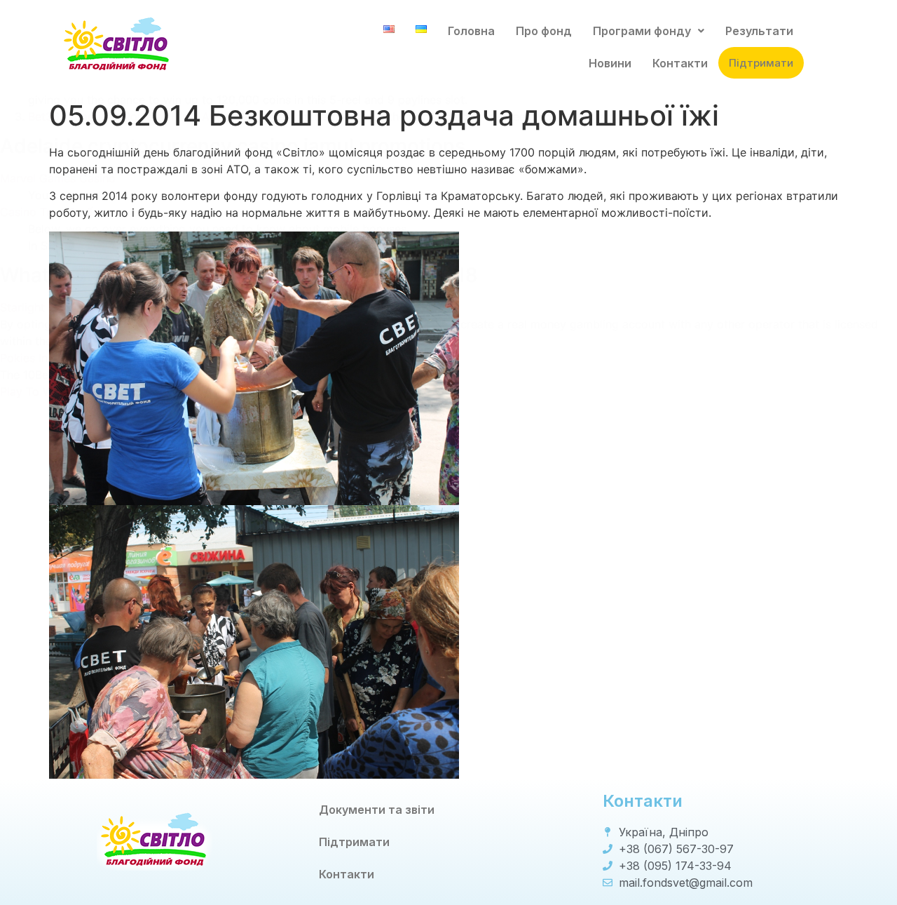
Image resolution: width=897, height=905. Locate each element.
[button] (648, 31)
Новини (610, 63)
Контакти (680, 63)
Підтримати (761, 62)
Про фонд (544, 31)
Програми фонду (642, 31)
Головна (471, 31)
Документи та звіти (376, 810)
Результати (759, 31)
